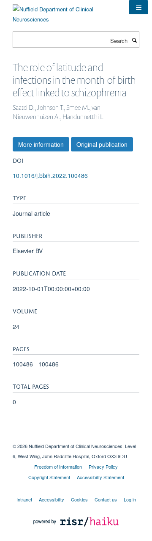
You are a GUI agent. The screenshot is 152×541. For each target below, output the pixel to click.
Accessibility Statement (100, 477)
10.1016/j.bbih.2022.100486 (50, 175)
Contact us (106, 499)
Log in (130, 499)
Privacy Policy (103, 466)
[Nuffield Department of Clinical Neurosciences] (64, 11)
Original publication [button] (102, 144)
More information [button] (41, 144)
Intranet (24, 499)
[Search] (134, 40)
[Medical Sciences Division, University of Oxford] (76, 439)
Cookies (79, 499)
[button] (138, 7)
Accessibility (51, 499)
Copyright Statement (49, 477)
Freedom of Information (58, 466)
